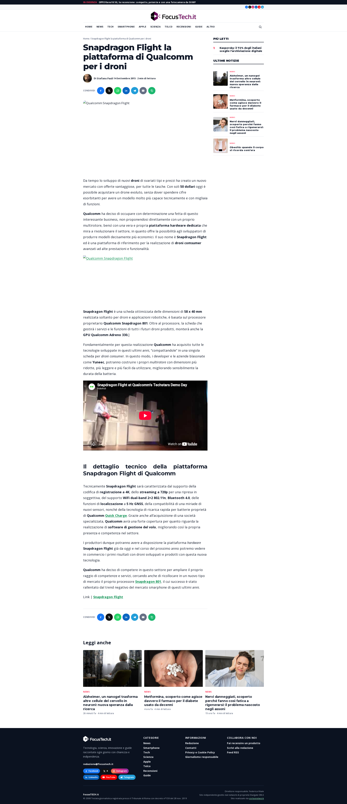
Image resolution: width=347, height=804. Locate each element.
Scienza (155, 26)
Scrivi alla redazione (240, 748)
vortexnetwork (256, 798)
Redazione (192, 743)
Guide (199, 26)
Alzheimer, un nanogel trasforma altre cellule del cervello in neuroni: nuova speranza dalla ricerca (110, 703)
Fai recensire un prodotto (243, 743)
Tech (110, 26)
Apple (142, 26)
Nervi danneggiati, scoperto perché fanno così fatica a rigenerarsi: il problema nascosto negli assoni (232, 703)
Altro (211, 26)
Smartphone (126, 26)
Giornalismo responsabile (201, 757)
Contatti (190, 748)
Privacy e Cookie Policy (200, 752)
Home (88, 26)
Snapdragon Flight (108, 597)
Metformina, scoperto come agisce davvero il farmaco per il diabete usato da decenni (173, 701)
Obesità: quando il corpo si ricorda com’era (247, 149)
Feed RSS (233, 752)
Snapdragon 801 (148, 581)
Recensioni (184, 26)
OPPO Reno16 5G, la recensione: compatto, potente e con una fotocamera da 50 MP (147, 2)
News (100, 26)
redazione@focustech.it (98, 764)
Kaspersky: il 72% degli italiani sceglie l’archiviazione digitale (241, 49)
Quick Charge (116, 515)
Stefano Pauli (105, 78)
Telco (169, 26)
